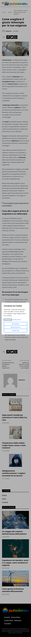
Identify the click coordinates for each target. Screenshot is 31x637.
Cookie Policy (8, 319)
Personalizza (15, 324)
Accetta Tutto (15, 330)
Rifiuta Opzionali (15, 327)
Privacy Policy (17, 319)
